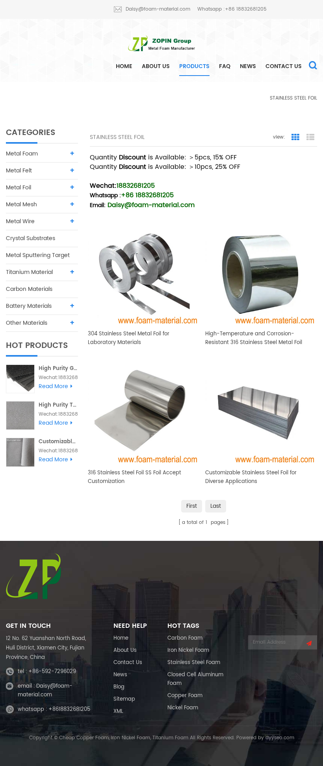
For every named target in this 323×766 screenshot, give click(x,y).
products (194, 66)
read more (53, 386)
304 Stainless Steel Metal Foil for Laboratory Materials (128, 338)
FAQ (224, 66)
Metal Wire (20, 221)
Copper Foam (184, 696)
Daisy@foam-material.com (158, 9)
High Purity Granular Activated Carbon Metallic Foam (58, 368)
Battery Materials (29, 306)
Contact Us (283, 66)
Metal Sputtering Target (38, 255)
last (215, 506)
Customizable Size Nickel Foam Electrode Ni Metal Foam (58, 442)
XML (118, 711)
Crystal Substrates (30, 238)
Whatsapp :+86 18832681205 (232, 9)
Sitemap (124, 699)
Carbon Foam (184, 638)
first (191, 506)
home (124, 66)
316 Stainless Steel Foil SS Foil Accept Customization (134, 477)
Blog (118, 687)
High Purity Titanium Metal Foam (58, 405)
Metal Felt (19, 170)
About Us (156, 66)
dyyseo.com (279, 738)
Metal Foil (246, 98)
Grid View (295, 137)
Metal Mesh (21, 204)
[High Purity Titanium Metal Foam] (20, 415)
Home (120, 638)
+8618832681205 (69, 709)
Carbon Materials (29, 289)
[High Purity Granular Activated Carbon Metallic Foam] (20, 378)
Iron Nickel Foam (188, 650)
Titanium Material (29, 272)
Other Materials (26, 322)
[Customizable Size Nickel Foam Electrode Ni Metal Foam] (20, 452)
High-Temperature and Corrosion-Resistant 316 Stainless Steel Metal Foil (253, 338)
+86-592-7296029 (52, 672)
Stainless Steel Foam (193, 663)
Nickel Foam (182, 708)
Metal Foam (22, 153)
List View (310, 137)
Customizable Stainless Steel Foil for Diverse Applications (251, 477)
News (248, 66)
